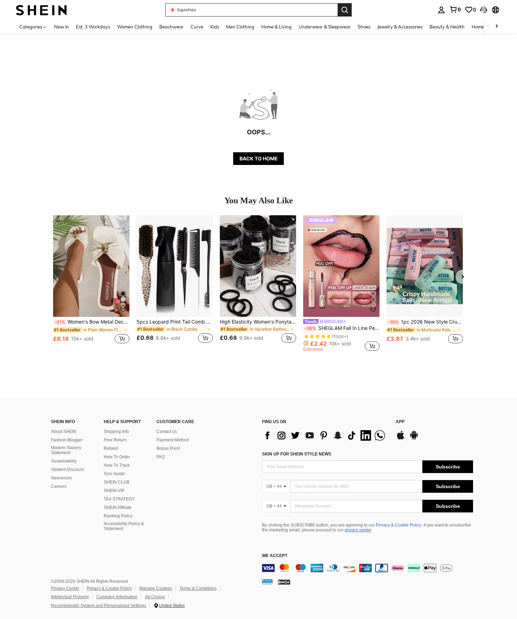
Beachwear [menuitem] (171, 27)
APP (400, 422)
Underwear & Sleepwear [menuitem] (325, 27)
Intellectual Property (70, 596)
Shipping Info (116, 431)
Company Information (117, 596)
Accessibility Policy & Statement (124, 526)
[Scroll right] (496, 26)
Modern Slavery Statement (66, 450)
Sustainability (64, 461)
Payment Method (173, 440)
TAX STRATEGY (119, 499)
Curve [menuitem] (197, 27)
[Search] (345, 10)
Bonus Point (168, 448)
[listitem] (91, 283)
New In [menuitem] (61, 27)
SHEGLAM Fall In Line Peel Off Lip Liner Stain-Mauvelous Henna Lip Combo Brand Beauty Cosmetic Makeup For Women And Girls (342, 328)
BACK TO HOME (259, 158)
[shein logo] (41, 9)
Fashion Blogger (67, 440)
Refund (111, 448)
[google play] (414, 438)
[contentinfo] (367, 568)
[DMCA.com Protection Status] (284, 581)
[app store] (401, 438)
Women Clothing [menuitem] (134, 27)
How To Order (117, 456)
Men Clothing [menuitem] (240, 27)
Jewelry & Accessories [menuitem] (399, 27)
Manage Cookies (155, 588)
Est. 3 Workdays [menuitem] (93, 27)
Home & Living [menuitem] (276, 27)
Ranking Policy (118, 515)
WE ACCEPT (274, 556)
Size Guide (114, 473)
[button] (483, 10)
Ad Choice (155, 596)
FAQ (161, 456)
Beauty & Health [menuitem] (447, 27)
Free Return (115, 440)
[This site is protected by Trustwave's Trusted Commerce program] (267, 581)
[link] (455, 9)
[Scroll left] (488, 26)
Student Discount (67, 469)
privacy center (358, 530)
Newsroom (61, 478)
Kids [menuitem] (214, 27)
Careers (58, 486)
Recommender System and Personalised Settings (98, 605)
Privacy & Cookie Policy (398, 525)
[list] (325, 435)
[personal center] (441, 10)
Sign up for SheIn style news (296, 454)
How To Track (117, 465)
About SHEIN (63, 431)
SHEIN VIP (114, 490)
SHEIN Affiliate (118, 507)
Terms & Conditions (198, 588)
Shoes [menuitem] (364, 27)
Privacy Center (65, 588)
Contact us (167, 431)
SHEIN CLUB (116, 482)
